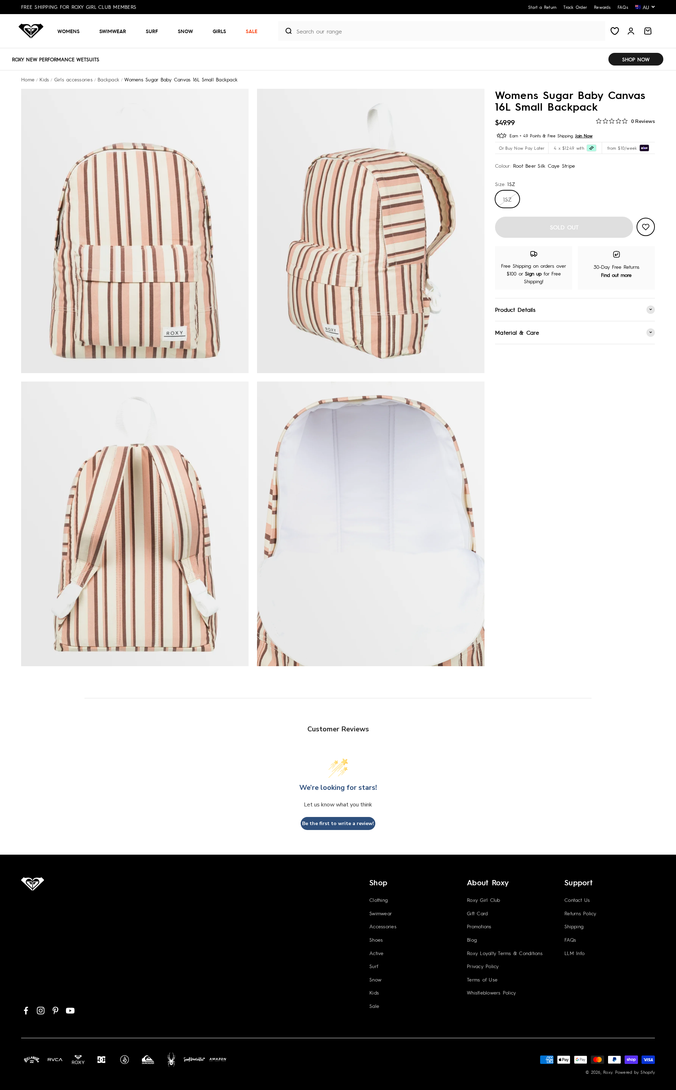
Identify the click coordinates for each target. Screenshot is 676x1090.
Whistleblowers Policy (491, 992)
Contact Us (577, 900)
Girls (219, 31)
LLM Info (574, 953)
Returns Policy (580, 913)
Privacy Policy (483, 966)
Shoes (376, 939)
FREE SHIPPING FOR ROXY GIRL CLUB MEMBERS (78, 7)
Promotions (479, 926)
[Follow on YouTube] (70, 1010)
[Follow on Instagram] (40, 1010)
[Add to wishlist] (646, 227)
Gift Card (477, 913)
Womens (68, 31)
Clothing (378, 900)
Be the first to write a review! (338, 823)
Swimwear (112, 31)
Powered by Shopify (635, 1072)
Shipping (573, 926)
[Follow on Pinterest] (55, 1010)
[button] (71, 31)
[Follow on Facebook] (26, 1010)
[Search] (285, 31)
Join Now (584, 135)
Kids (374, 992)
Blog (472, 939)
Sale (251, 31)
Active (376, 953)
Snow (185, 31)
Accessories (382, 926)
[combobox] (449, 31)
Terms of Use (482, 979)
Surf (152, 31)
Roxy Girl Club (483, 900)
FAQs (570, 939)
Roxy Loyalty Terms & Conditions (505, 953)
